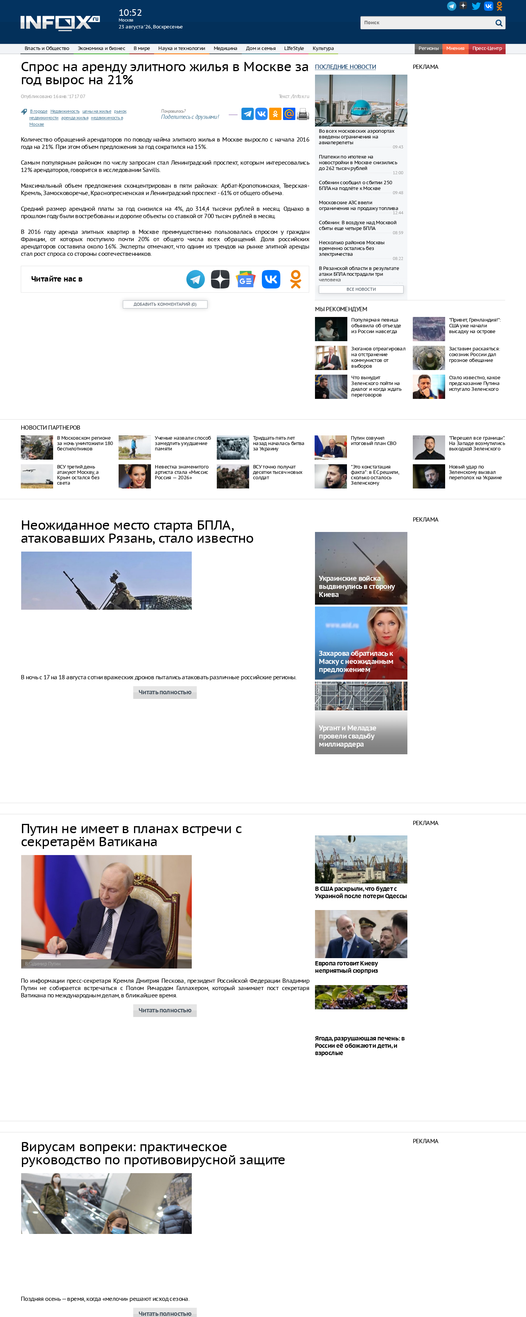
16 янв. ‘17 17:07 (69, 96)
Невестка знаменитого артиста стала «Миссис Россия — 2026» (181, 472)
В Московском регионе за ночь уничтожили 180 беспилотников (85, 443)
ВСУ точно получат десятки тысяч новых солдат (278, 472)
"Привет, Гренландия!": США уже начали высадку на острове (475, 326)
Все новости (361, 289)
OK (501, 6)
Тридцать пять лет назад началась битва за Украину (279, 443)
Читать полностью (165, 692)
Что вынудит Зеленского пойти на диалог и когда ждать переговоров (376, 386)
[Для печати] (303, 114)
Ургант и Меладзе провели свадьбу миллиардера (347, 736)
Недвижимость (65, 111)
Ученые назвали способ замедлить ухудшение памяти (183, 443)
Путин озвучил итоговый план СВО (373, 441)
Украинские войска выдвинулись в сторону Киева (356, 587)
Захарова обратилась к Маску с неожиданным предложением (356, 662)
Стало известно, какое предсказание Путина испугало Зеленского (474, 383)
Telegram (451, 6)
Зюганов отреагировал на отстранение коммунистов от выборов (378, 357)
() (165, 304)
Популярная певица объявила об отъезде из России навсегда (376, 326)
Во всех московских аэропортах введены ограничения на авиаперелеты (357, 137)
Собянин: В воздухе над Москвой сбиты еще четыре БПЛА (357, 225)
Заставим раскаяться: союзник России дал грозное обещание (474, 354)
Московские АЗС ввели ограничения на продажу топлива (358, 205)
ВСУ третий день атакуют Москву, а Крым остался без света (78, 474)
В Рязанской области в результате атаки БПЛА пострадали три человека (359, 274)
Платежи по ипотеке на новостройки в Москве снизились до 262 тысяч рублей (358, 162)
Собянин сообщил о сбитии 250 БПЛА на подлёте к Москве (355, 185)
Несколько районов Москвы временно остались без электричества (352, 248)
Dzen (464, 6)
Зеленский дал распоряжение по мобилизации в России (355, 1208)
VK (488, 6)
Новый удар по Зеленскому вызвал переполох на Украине (475, 472)
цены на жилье (96, 111)
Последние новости (345, 66)
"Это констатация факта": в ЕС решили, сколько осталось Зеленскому (375, 474)
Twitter (476, 6)
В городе (38, 111)
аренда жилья (74, 117)
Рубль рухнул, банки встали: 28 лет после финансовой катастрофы (359, 1283)
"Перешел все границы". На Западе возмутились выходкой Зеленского (477, 443)
